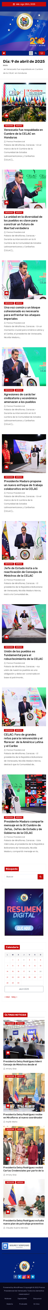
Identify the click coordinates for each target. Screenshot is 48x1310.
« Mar (7, 996)
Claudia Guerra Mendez (16, 1228)
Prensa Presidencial (15, 141)
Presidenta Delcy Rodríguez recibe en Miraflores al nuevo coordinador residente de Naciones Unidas (22, 1117)
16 (18, 971)
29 (13, 983)
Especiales (22, 1298)
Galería (10, 1304)
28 (7, 983)
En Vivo (37, 1304)
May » (14, 996)
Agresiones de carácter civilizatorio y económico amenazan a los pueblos (20, 398)
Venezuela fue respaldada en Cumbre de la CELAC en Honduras (23, 133)
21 (7, 977)
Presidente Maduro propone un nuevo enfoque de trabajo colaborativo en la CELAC (23, 485)
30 (18, 983)
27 (40, 977)
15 (13, 971)
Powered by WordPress (13, 1287)
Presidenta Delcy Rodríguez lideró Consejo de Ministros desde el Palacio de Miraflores (22, 1064)
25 (29, 977)
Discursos (37, 1298)
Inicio (5, 65)
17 (24, 971)
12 (35, 966)
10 (24, 966)
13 (40, 966)
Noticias (19, 126)
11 (29, 966)
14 (7, 971)
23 (18, 977)
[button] (36, 53)
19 (35, 971)
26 (35, 977)
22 (13, 977)
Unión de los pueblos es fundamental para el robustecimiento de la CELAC (23, 655)
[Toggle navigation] (31, 53)
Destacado (9, 126)
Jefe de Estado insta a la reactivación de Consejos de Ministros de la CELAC (23, 572)
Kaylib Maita (11, 1121)
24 (24, 977)
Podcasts (23, 1304)
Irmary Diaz (11, 1068)
